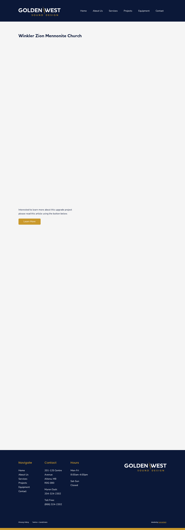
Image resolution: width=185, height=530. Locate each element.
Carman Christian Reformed (42, 357)
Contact (160, 10)
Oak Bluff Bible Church (37, 256)
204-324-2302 (53, 493)
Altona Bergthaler (33, 342)
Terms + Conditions (39, 522)
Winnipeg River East (35, 400)
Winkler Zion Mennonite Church (46, 285)
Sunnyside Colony (33, 313)
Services (113, 10)
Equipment (144, 10)
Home (83, 10)
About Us (98, 10)
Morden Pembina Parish (38, 371)
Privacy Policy (23, 522)
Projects (128, 10)
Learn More (30, 221)
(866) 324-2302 (53, 504)
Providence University (37, 270)
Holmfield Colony (33, 299)
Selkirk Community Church (41, 328)
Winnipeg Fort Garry (36, 429)
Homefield (162, 522)
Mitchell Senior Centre (37, 385)
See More (156, 239)
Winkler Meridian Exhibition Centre (48, 414)
